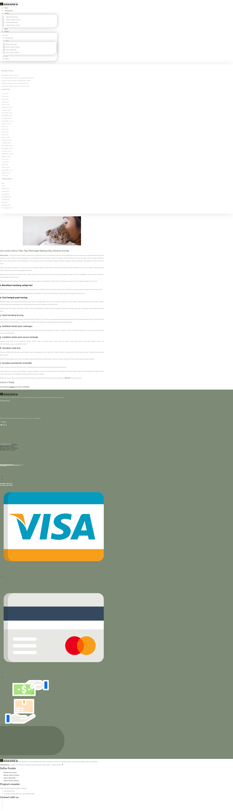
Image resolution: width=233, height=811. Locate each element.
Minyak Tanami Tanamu (9, 448)
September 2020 (7, 153)
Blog (6, 29)
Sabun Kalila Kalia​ (9, 778)
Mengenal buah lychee (10, 75)
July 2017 (5, 175)
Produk (7, 13)
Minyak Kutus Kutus (12, 17)
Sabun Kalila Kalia (7, 446)
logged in (12, 387)
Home (6, 8)
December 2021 (7, 113)
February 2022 (7, 107)
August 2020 (6, 156)
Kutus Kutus (4, 255)
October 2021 (6, 118)
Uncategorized (7, 207)
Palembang (6, 199)
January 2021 (6, 143)
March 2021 (6, 137)
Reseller (5, 202)
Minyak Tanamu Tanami (13, 19)
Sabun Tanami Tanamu (9, 445)
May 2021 (5, 132)
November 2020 (7, 148)
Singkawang (6, 205)
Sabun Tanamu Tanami (13, 25)
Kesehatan (5, 188)
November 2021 (7, 115)
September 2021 (7, 121)
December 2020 (7, 145)
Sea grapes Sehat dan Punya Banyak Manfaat (18, 78)
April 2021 (5, 134)
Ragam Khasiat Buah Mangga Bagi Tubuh (16, 80)
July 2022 (5, 93)
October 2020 (6, 151)
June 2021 (5, 129)
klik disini (67, 378)
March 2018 (6, 167)
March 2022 (6, 104)
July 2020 (5, 159)
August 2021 (6, 123)
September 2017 (7, 170)
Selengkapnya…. (5, 401)
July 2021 (5, 126)
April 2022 (5, 102)
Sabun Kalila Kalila (11, 22)
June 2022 (5, 96)
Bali (3, 183)
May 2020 (5, 164)
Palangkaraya (6, 197)
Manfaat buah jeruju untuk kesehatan (15, 83)
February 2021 (7, 140)
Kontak (7, 31)
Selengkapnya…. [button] (5, 765)
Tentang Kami (9, 10)
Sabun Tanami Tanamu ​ (11, 781)
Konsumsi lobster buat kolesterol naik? (15, 86)
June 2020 (5, 162)
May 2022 (5, 99)
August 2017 (6, 173)
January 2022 (6, 110)
